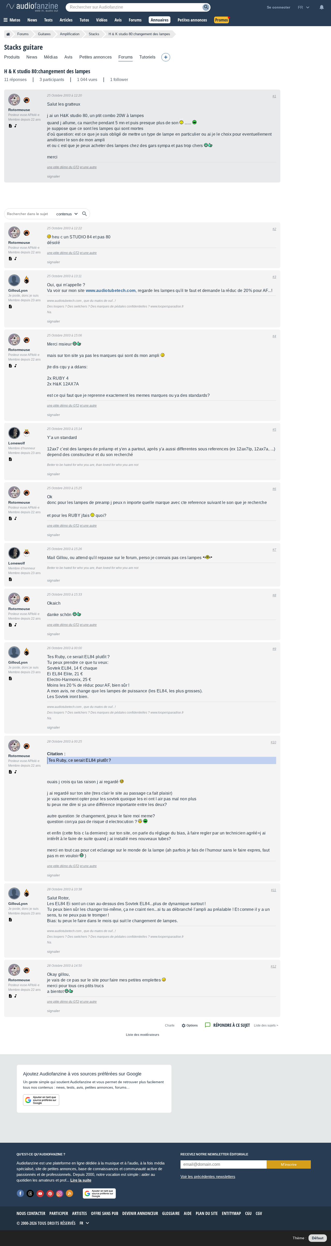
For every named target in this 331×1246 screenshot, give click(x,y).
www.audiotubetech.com (111, 290)
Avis (68, 57)
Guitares (44, 34)
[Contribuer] (165, 57)
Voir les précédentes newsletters (207, 1176)
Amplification (69, 34)
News (31, 57)
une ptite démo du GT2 (63, 167)
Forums (23, 34)
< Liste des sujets (266, 1025)
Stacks (94, 34)
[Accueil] (8, 34)
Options (192, 1025)
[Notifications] (322, 7)
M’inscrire (289, 1164)
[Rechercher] (84, 214)
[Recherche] (205, 7)
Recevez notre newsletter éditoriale (214, 1154)
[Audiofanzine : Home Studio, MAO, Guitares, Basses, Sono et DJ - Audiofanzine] (32, 7)
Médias (51, 57)
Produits (12, 57)
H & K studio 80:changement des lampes (47, 71)
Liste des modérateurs (142, 1035)
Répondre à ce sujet (231, 1025)
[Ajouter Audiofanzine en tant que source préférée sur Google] (41, 1100)
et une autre (88, 167)
